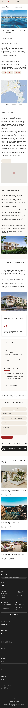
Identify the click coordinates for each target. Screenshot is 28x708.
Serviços (3, 595)
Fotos (4, 72)
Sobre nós (3, 591)
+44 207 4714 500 (19, 595)
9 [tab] (15, 104)
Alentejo (3, 651)
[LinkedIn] (15, 614)
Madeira (3, 661)
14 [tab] (21, 104)
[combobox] (5, 418)
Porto (2, 655)
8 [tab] (14, 104)
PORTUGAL (7, 642)
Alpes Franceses (5, 624)
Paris (2, 633)
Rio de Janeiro (4, 673)
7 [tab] (13, 104)
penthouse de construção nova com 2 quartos (12, 7)
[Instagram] (10, 614)
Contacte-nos (4, 593)
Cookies (14, 695)
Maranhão (3, 676)
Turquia (6, 686)
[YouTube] (17, 614)
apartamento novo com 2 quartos (11, 522)
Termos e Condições (14, 693)
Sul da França (4, 630)
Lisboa (3, 645)
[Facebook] (12, 614)
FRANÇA (5, 621)
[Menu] (25, 2)
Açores (3, 658)
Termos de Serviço (15, 704)
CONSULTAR (17, 72)
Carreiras (3, 599)
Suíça (4, 688)
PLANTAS (10, 72)
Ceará (2, 679)
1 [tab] (6, 104)
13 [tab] (20, 104)
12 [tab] (19, 104)
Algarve (3, 648)
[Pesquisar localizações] (3, 2)
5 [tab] (11, 104)
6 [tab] (12, 104)
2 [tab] (7, 104)
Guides (3, 597)
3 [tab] (8, 104)
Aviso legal (14, 698)
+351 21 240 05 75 (18, 609)
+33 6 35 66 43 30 (5, 608)
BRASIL (5, 670)
